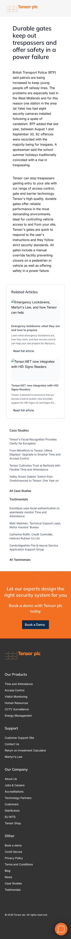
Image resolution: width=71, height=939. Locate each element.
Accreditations (14, 791)
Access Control (14, 690)
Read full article (23, 351)
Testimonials (13, 889)
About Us (11, 779)
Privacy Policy (14, 858)
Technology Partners (18, 798)
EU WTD (10, 817)
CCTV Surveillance (17, 709)
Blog (7, 870)
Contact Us (12, 744)
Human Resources (16, 703)
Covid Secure (13, 851)
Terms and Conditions (19, 864)
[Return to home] (22, 8)
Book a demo (13, 845)
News (8, 877)
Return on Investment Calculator (25, 750)
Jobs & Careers (14, 785)
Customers (12, 804)
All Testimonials (20, 559)
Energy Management (18, 715)
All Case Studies (20, 490)
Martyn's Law (13, 756)
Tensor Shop (13, 823)
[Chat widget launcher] (61, 929)
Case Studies (13, 883)
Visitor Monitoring (16, 696)
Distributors (12, 810)
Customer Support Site (19, 737)
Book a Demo (35, 625)
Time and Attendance (19, 684)
